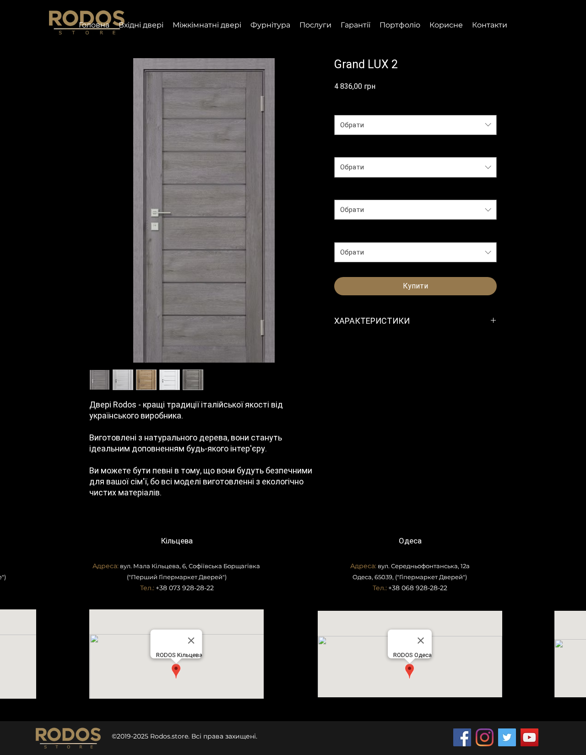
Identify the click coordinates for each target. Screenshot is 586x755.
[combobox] (415, 125)
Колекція (350, 105)
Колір (345, 232)
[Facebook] (462, 737)
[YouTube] (529, 737)
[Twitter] (507, 737)
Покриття (351, 148)
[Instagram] (485, 737)
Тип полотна (356, 190)
